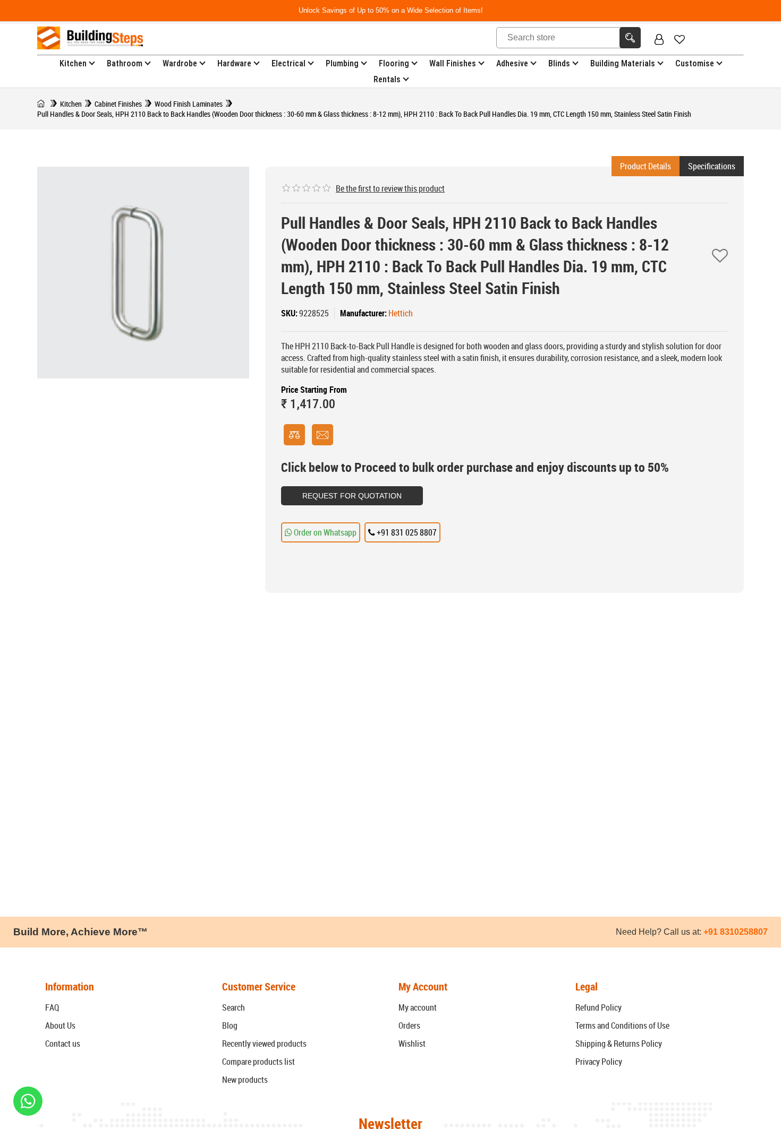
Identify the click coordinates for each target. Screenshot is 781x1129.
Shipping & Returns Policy (618, 1043)
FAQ (52, 1007)
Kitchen (73, 63)
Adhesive (512, 63)
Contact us (62, 1043)
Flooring (394, 63)
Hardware (234, 63)
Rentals (387, 79)
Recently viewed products (264, 1043)
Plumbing (342, 63)
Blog (229, 1025)
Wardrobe (180, 63)
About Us (60, 1025)
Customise (694, 63)
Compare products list (258, 1061)
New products (245, 1079)
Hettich (400, 313)
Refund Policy (598, 1007)
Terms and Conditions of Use (622, 1025)
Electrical (288, 63)
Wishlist (412, 1043)
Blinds (559, 63)
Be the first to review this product (390, 188)
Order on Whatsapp (324, 532)
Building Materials (622, 63)
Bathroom (124, 63)
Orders (409, 1025)
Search (233, 1007)
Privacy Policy (598, 1061)
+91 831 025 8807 (406, 532)
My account (417, 1007)
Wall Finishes (452, 63)
